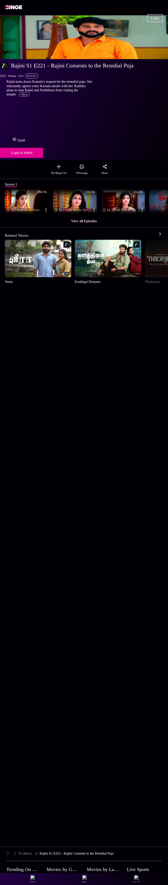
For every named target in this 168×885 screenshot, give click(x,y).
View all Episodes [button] (84, 221)
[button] (29, 202)
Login (154, 18)
